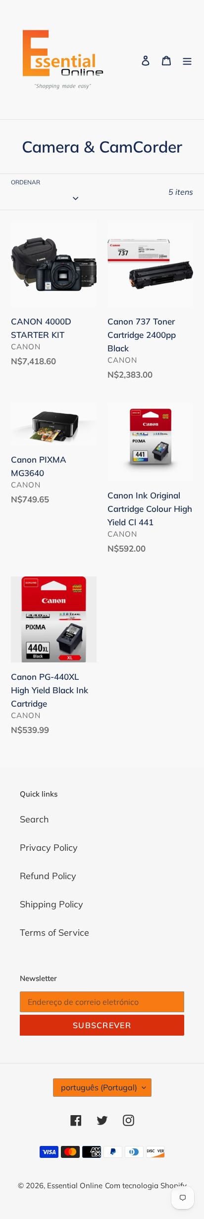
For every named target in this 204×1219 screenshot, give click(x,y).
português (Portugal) (99, 1087)
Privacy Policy (49, 847)
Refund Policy (48, 876)
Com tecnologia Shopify (146, 1185)
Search (34, 819)
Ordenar (25, 182)
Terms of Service (54, 932)
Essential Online (74, 1185)
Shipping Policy (51, 904)
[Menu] (187, 60)
